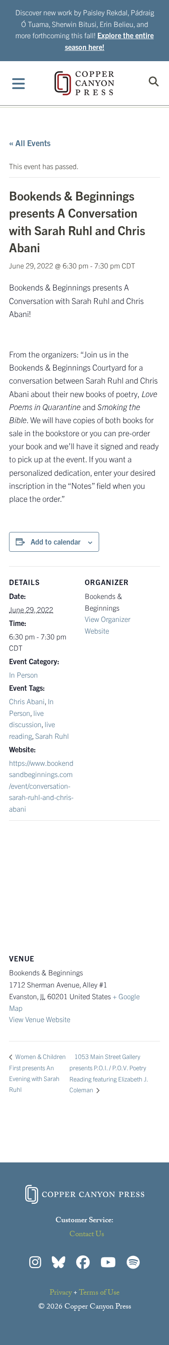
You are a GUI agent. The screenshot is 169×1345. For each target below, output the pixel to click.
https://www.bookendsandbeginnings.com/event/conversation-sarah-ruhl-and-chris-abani (41, 785)
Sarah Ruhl (52, 735)
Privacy (61, 1293)
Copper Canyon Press (84, 83)
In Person (23, 674)
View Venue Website (39, 1018)
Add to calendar (56, 541)
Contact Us (86, 1235)
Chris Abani (27, 701)
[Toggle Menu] (18, 83)
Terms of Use (99, 1293)
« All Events (29, 143)
